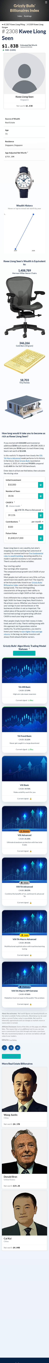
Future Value (11, 533)
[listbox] (29, 510)
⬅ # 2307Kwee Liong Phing (13, 24)
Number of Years (13, 491)
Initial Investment (13, 480)
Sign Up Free (12, 1056)
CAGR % (10, 502)
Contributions (12, 521)
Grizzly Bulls (24, 461)
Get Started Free (26, 653)
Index (19, 16)
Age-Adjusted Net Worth (16, 153)
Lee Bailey (13, 1040)
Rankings (28, 16)
